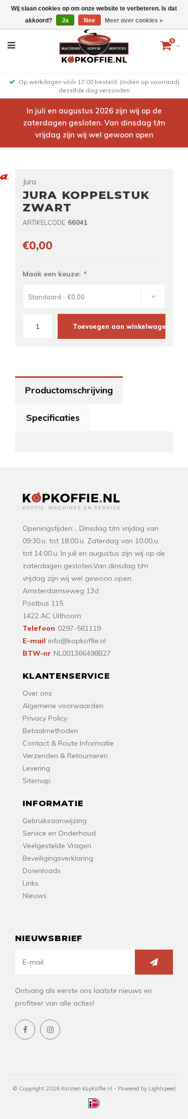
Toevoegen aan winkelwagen (119, 326)
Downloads (42, 870)
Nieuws (35, 895)
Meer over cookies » (134, 20)
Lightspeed (161, 1088)
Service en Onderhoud (59, 833)
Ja (65, 20)
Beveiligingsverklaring (58, 858)
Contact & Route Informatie (68, 743)
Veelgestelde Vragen (57, 845)
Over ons (37, 693)
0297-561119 (79, 628)
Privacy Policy (45, 718)
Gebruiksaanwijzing (55, 820)
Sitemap (37, 780)
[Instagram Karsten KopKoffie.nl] (50, 1030)
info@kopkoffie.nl (77, 640)
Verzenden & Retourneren (65, 755)
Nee (89, 20)
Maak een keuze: (54, 273)
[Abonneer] (154, 962)
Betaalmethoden (50, 730)
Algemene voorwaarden (63, 705)
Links (31, 883)
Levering (36, 768)
